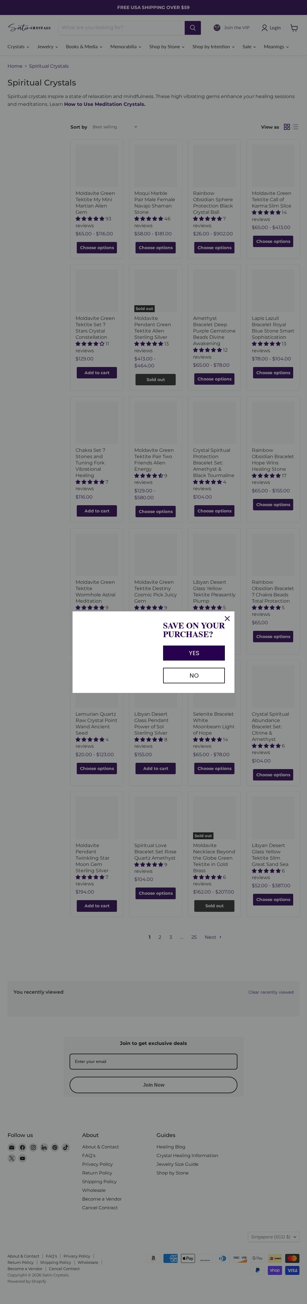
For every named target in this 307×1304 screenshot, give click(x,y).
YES (194, 653)
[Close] (227, 618)
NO (194, 675)
